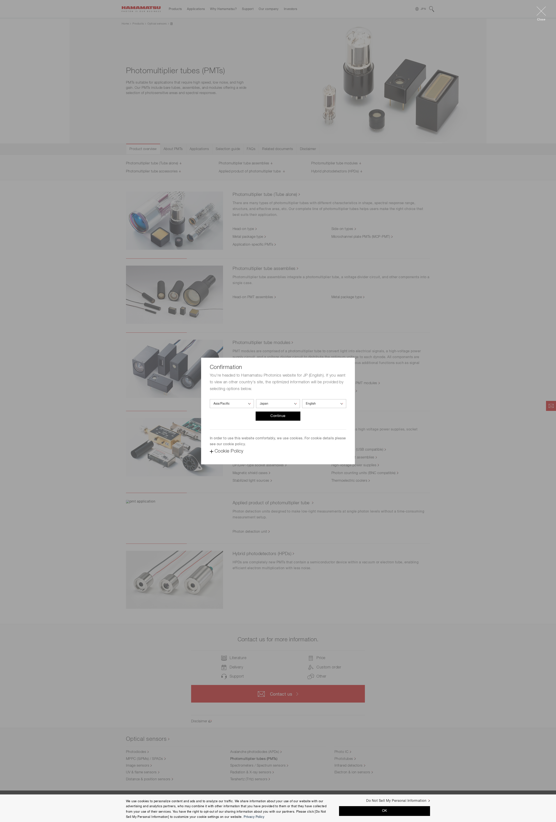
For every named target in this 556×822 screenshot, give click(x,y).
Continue (278, 416)
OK (384, 811)
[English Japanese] (324, 403)
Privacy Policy (254, 816)
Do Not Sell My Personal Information (396, 801)
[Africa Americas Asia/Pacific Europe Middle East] (232, 403)
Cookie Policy (229, 451)
